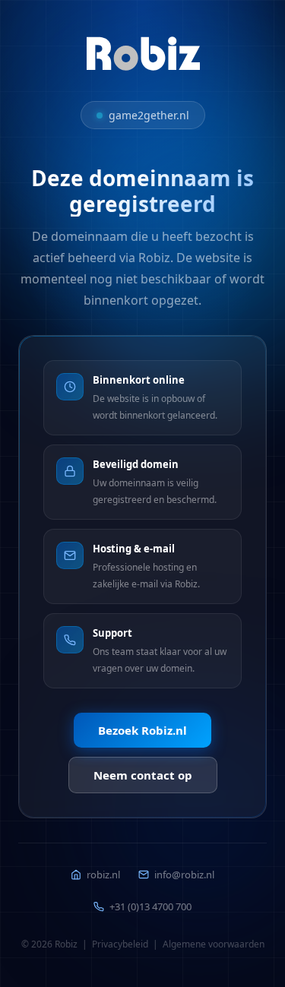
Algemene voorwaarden (213, 944)
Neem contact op (142, 775)
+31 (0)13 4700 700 (150, 906)
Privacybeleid (120, 944)
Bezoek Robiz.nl (142, 730)
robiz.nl (103, 874)
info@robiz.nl (184, 874)
